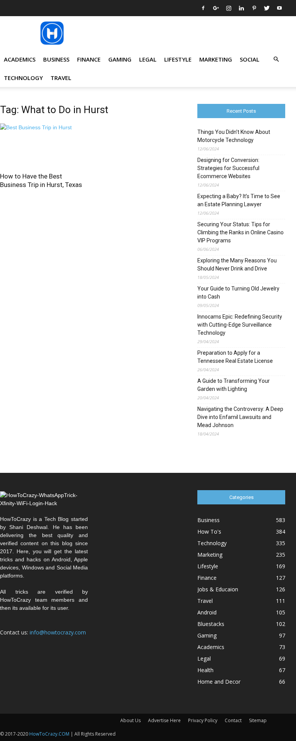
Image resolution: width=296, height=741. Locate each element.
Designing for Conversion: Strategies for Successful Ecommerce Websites (228, 168)
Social (249, 59)
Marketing (215, 59)
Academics (19, 59)
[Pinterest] (254, 8)
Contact (233, 720)
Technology (23, 78)
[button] (276, 59)
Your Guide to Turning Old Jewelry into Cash (238, 292)
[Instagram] (228, 8)
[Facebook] (203, 8)
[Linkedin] (241, 8)
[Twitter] (266, 8)
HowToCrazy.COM (49, 734)
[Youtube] (279, 8)
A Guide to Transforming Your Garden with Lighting (233, 385)
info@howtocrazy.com (58, 632)
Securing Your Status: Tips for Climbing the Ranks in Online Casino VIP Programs (240, 232)
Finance (89, 59)
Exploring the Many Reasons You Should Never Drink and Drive (237, 264)
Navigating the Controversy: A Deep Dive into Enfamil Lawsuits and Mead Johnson (240, 417)
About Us (130, 720)
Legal (147, 59)
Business (56, 59)
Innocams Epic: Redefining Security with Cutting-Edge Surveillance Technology (239, 325)
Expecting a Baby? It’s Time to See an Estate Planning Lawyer (238, 200)
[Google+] (216, 8)
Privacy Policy (202, 720)
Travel (60, 78)
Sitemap (258, 720)
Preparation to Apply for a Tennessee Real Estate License (235, 357)
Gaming (119, 59)
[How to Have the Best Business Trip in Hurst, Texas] (44, 145)
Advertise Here (164, 720)
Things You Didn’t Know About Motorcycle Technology (233, 136)
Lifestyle (178, 59)
